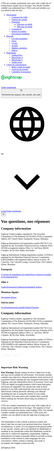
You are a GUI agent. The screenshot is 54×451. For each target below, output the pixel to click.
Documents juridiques (21, 34)
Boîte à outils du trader (21, 67)
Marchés (9, 36)
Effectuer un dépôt (24, 24)
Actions (15, 46)
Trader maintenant (8, 87)
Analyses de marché (20, 69)
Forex (14, 41)
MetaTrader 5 (17, 60)
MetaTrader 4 (17, 57)
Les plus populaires (20, 38)
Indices (14, 50)
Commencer (17, 29)
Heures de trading (19, 31)
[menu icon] (3, 214)
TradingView (17, 55)
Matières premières (19, 48)
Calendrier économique (21, 72)
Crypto (14, 43)
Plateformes (11, 53)
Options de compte (19, 19)
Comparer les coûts (19, 17)
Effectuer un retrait (24, 27)
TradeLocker (17, 62)
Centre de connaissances (16, 65)
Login (3, 211)
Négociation (11, 15)
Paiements (16, 22)
